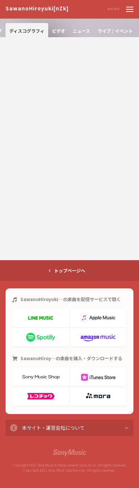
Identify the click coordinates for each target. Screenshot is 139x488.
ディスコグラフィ (26, 31)
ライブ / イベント (115, 31)
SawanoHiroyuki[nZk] (37, 9)
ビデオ (58, 31)
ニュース (81, 31)
